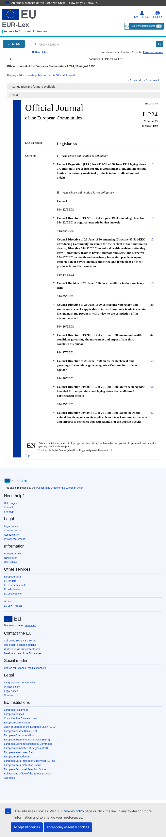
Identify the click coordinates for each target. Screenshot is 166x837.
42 (152, 335)
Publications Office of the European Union (59, 487)
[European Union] (12, 619)
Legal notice (11, 526)
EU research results (15, 585)
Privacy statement (14, 538)
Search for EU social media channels (25, 667)
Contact (8, 507)
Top (27, 455)
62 (152, 412)
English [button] (157, 17)
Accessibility (11, 534)
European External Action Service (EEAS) (27, 739)
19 (152, 283)
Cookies (8, 695)
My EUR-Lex (141, 17)
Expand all (136, 80)
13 (152, 239)
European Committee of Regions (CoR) (26, 748)
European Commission (17, 722)
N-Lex (7, 601)
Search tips (41, 52)
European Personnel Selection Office (25, 769)
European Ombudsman (17, 756)
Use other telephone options (20, 644)
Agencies (9, 777)
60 (152, 386)
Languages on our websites (20, 682)
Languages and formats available (33, 86)
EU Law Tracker (13, 605)
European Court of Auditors (19, 735)
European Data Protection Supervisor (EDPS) (29, 760)
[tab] (83, 87)
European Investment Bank (19, 752)
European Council (14, 714)
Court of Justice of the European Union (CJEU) (30, 726)
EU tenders (10, 580)
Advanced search (153, 52)
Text (15, 95)
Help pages (10, 503)
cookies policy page (78, 811)
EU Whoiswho (12, 589)
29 (152, 304)
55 (152, 361)
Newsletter (10, 557)
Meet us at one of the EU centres (22, 653)
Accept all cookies (27, 827)
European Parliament (16, 709)
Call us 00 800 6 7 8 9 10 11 (19, 640)
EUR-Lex (15, 24)
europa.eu (30, 625)
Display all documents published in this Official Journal (41, 75)
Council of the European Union (21, 718)
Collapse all (152, 80)
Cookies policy (12, 530)
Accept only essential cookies (68, 827)
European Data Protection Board (22, 765)
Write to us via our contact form (22, 649)
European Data (12, 576)
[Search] (159, 44)
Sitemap (9, 511)
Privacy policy (12, 686)
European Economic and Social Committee (28, 743)
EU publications (13, 593)
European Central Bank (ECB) (20, 731)
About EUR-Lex (12, 553)
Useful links (11, 562)
